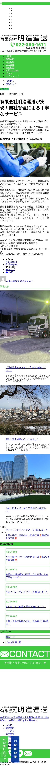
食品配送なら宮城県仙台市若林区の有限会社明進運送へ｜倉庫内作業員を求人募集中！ (24, 719)
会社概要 (16, 19)
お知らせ (29, 281)
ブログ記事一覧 (13, 642)
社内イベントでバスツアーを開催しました (27, 530)
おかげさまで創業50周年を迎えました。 (26, 606)
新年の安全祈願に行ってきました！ (23, 439)
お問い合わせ (18, 22)
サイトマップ (18, 28)
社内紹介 (16, 14)
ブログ (15, 25)
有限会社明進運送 (15, 281)
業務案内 (16, 11)
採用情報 (16, 16)
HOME (15, 8)
